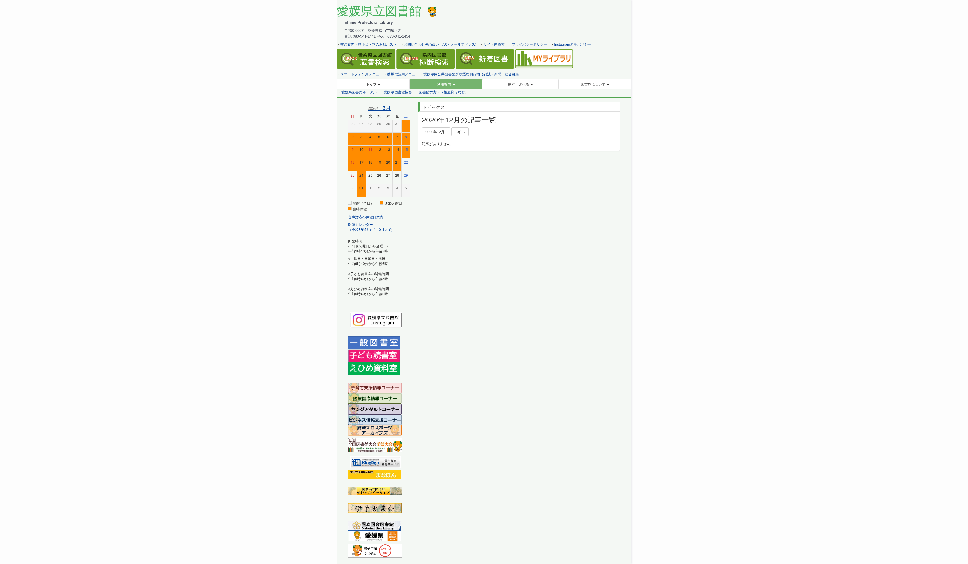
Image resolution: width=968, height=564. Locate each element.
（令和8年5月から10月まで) (370, 229)
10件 (459, 131)
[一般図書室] (374, 342)
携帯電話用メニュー (403, 73)
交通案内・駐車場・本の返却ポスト (368, 44)
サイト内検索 (494, 44)
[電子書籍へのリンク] (375, 461)
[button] (446, 84)
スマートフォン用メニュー (361, 73)
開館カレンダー (360, 224)
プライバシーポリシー (529, 44)
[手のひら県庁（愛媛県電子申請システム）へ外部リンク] (375, 550)
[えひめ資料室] (374, 368)
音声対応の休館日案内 (365, 216)
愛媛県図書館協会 (398, 91)
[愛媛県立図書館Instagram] (376, 319)
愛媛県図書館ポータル (359, 91)
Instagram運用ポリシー (572, 44)
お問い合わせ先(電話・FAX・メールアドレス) (440, 44)
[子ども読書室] (374, 355)
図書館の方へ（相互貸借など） (443, 91)
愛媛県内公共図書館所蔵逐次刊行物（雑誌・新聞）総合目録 (471, 73)
